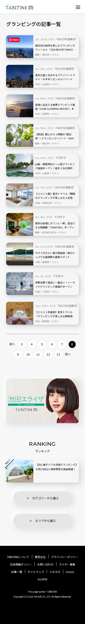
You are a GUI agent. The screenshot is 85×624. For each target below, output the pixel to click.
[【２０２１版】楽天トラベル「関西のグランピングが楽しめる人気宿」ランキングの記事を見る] (19, 194)
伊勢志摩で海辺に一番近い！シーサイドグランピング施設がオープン (55, 284)
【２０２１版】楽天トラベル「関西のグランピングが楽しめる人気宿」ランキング (55, 196)
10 (28, 354)
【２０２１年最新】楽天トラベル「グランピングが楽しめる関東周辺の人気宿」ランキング (55, 314)
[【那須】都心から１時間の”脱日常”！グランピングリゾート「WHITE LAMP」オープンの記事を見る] (19, 135)
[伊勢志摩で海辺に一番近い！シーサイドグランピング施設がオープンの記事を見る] (19, 283)
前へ (12, 344)
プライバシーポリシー (64, 557)
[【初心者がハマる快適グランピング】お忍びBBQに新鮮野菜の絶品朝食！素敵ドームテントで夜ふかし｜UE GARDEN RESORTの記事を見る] (19, 471)
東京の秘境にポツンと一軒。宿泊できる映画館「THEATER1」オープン (55, 225)
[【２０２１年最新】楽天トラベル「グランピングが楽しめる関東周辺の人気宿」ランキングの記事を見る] (19, 313)
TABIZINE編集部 (66, 39)
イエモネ (54, 572)
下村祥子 (60, 158)
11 (38, 354)
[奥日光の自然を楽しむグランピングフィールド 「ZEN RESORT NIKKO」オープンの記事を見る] (19, 46)
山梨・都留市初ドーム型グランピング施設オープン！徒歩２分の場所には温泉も (55, 166)
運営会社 (40, 557)
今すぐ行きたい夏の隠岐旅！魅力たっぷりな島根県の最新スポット (55, 255)
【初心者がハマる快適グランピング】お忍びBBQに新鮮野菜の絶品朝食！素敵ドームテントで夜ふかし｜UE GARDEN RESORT (56, 471)
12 (48, 354)
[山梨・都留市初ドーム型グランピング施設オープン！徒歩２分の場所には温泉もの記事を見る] (19, 165)
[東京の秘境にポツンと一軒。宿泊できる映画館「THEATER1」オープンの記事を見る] (19, 224)
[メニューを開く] (78, 7)
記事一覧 (16, 572)
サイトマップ (36, 572)
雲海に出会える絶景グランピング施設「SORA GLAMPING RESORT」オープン (55, 107)
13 (58, 354)
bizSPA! (42, 579)
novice (70, 572)
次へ (68, 354)
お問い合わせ (45, 564)
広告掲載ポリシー (21, 564)
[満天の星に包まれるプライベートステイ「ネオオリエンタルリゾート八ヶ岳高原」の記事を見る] (19, 76)
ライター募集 (67, 564)
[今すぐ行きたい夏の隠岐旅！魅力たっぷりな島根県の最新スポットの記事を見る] (19, 254)
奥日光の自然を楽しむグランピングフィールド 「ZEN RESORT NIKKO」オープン (55, 48)
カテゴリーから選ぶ (45, 498)
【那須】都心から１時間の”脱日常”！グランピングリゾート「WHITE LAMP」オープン (56, 136)
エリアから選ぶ (45, 520)
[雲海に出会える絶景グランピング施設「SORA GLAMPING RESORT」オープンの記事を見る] (19, 105)
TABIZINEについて (18, 557)
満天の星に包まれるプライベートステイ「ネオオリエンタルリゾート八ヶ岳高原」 (55, 77)
